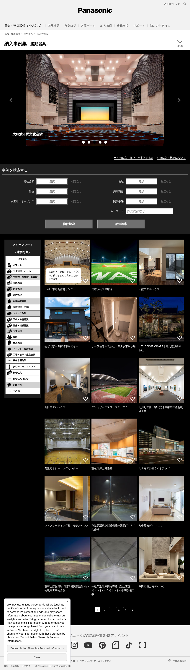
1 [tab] (84, 143)
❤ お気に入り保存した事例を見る (133, 157)
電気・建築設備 (12, 33)
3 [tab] (95, 143)
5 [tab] (106, 143)
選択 (52, 181)
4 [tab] (100, 143)
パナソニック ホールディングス (95, 660)
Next (179, 100)
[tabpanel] (95, 100)
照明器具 (28, 33)
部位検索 (121, 224)
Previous (10, 100)
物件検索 (69, 224)
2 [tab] (89, 143)
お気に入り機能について (171, 157)
